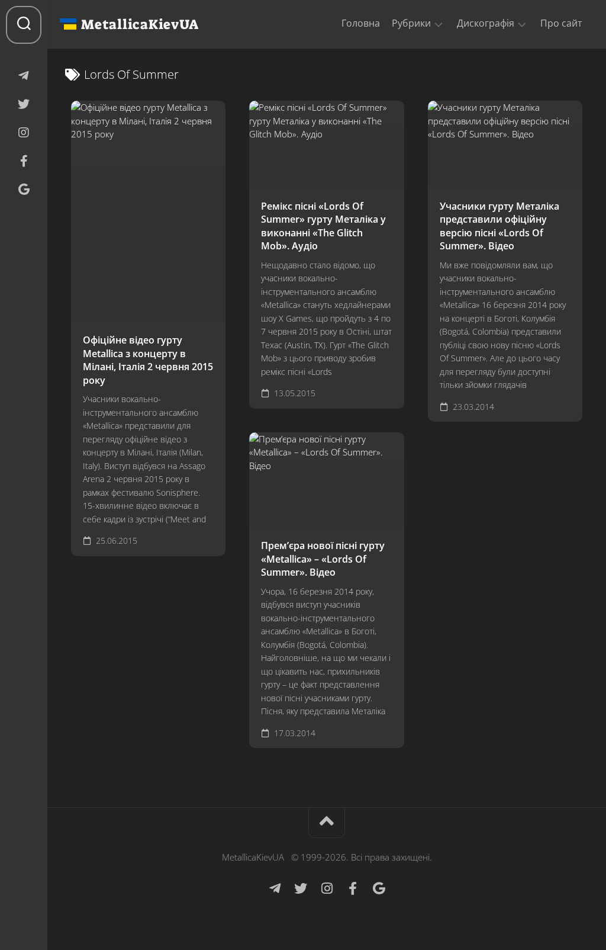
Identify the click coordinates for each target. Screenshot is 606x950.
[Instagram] (24, 133)
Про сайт (561, 23)
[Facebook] (24, 161)
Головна (360, 23)
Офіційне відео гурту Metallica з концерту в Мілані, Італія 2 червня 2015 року (148, 360)
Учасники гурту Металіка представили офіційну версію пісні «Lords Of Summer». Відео (499, 226)
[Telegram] (24, 76)
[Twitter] (24, 104)
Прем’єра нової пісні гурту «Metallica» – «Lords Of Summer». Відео (323, 559)
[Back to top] (326, 823)
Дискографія (485, 23)
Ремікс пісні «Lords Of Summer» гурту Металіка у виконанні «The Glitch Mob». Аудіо (323, 226)
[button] (438, 23)
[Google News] (24, 189)
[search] (23, 25)
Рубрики (411, 23)
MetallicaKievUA (139, 24)
